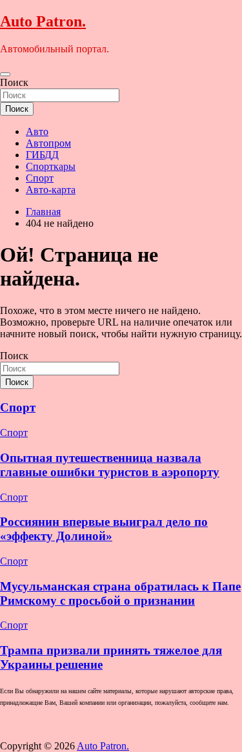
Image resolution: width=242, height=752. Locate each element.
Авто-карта (51, 189)
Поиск (14, 82)
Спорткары (51, 166)
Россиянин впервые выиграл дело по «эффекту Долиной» (104, 529)
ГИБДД (42, 154)
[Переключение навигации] (5, 74)
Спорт (40, 177)
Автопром (48, 143)
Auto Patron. (43, 21)
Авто (37, 131)
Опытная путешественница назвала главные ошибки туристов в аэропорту (109, 465)
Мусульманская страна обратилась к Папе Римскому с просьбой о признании (120, 593)
